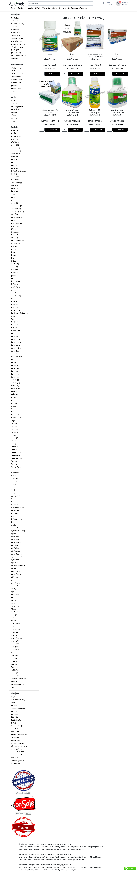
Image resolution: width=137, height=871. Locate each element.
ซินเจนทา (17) (15, 714)
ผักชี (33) (14, 360)
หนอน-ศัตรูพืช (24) (17, 107)
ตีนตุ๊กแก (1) (14, 235)
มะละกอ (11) (14, 438)
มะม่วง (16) (14, 432)
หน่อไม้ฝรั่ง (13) (16, 574)
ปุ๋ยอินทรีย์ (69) (16, 53)
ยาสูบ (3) (14, 476)
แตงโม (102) (15, 647)
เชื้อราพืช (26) (15, 112)
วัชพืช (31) (14, 104)
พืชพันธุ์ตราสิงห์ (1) (17, 726)
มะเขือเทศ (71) (15, 455)
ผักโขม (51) (14, 391)
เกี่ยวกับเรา (21, 8)
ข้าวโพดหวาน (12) (16, 180)
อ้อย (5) (13, 597)
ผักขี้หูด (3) (14, 354)
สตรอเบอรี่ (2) (15, 496)
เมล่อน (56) (14, 615)
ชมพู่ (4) (13, 200)
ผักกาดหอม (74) (16, 345)
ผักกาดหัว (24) (16, 348)
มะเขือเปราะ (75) (16, 458)
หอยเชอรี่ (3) (15, 109)
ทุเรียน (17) (14, 276)
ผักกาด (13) (14, 336)
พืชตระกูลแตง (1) (16, 409)
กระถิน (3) (14, 130)
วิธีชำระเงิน (46, 8)
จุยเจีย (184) (15, 705)
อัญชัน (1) (14, 592)
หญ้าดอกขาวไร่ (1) (17, 542)
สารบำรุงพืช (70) (16, 30)
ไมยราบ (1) (14, 682)
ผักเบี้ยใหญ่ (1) (15, 383)
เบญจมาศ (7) (15, 606)
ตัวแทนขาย (83, 8)
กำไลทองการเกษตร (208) (19, 700)
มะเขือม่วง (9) (15, 450)
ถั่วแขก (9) (14, 267)
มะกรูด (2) (14, 420)
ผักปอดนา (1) (15, 374)
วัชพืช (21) (14, 27)
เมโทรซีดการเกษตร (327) (19, 746)
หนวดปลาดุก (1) (16, 571)
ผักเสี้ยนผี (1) (15, 386)
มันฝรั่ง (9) (14, 464)
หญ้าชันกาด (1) (16, 537)
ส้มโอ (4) (14, 522)
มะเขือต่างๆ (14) (16, 447)
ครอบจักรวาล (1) (16, 183)
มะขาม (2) (14, 423)
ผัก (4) (13, 333)
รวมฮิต (13, 91)
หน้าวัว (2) (14, 577)
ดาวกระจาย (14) (16, 223)
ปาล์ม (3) (14, 328)
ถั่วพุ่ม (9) (14, 246)
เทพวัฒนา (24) (15, 740)
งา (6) (13, 194)
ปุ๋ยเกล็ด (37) (15, 50)
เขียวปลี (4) (14, 600)
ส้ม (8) (13, 516)
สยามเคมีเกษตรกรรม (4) (19, 734)
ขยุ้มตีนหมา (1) (15, 165)
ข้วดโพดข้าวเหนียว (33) (18, 171)
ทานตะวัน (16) (15, 273)
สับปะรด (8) (15, 510)
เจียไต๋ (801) (15, 737)
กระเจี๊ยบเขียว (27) (17, 136)
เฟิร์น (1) (13, 609)
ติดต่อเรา (74, 8)
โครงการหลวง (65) (17, 755)
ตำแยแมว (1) (15, 232)
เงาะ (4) (13, 603)
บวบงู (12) (14, 293)
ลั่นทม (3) (14, 481)
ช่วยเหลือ (30, 8)
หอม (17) (13, 580)
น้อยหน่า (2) (15, 278)
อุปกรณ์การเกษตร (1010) (19, 56)
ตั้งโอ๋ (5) (13, 229)
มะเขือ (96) (14, 444)
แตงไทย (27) (15, 650)
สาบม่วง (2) (14, 513)
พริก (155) (14, 403)
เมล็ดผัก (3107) (15, 35)
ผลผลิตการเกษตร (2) (18, 44)
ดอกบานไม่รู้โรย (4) (17, 212)
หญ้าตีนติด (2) (15, 548)
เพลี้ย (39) (14, 115)
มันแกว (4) (14, 470)
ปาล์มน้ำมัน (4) (15, 331)
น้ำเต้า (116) (14, 723)
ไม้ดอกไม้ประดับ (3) (17, 684)
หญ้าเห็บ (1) (14, 568)
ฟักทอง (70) (15, 415)
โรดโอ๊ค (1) (14, 670)
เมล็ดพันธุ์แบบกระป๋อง (18, 74)
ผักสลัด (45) (15, 377)
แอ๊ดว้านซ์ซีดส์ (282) (17, 752)
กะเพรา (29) (15, 157)
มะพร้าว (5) (14, 429)
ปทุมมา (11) (14, 319)
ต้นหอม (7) (14, 238)
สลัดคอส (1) (14, 505)
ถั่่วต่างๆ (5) (14, 270)
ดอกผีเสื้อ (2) (15, 215)
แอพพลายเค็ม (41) (16, 749)
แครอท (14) (14, 632)
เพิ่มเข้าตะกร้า (52, 74)
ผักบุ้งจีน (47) (15, 365)
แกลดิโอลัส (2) (15, 624)
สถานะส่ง (66, 8)
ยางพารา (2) (15, 473)
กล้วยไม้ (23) (15, 142)
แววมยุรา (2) (15, 658)
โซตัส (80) (14, 758)
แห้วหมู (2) (14, 661)
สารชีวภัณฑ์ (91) (16, 32)
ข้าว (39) (14, 174)
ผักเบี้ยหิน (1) (15, 380)
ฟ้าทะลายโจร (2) (16, 418)
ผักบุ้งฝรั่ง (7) (15, 368)
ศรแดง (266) (15, 732)
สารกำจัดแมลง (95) (17, 24)
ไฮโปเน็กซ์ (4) (15, 763)
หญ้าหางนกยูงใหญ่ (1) (18, 565)
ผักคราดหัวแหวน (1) (17, 357)
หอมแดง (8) (15, 586)
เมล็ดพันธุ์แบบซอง (16, 68)
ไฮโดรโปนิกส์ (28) (17, 47)
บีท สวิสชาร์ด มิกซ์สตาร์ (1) (19, 313)
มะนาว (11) (14, 426)
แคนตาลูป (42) (16, 629)
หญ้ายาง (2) (15, 563)
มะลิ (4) (13, 441)
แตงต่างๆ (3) (15, 641)
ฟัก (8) (13, 412)
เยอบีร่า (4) (14, 621)
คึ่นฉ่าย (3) (14, 188)
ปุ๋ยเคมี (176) (15, 18)
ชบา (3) (13, 197)
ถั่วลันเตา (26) (15, 255)
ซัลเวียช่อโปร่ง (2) (16, 206)
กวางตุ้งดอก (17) (16, 148)
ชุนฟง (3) (14, 711)
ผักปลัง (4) (14, 371)
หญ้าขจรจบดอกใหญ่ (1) (19, 531)
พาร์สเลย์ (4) (15, 406)
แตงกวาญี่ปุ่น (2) (16, 638)
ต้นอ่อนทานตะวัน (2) (17, 241)
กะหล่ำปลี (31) (15, 154)
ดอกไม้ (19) (14, 220)
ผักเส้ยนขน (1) (15, 389)
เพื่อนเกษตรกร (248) (17, 743)
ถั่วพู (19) (13, 249)
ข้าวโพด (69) (15, 177)
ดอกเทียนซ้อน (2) (16, 217)
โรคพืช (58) (15, 21)
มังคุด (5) (14, 461)
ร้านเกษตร (14, 59)
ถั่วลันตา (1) (14, 252)
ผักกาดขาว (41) (16, 339)
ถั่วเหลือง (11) (15, 264)
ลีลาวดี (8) (14, 490)
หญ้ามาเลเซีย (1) (16, 560)
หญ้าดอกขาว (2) (16, 539)
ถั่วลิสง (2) (14, 258)
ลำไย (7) (13, 484)
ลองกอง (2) (14, 479)
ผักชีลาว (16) (15, 362)
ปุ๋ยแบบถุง (14, 85)
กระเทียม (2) (15, 139)
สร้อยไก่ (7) (15, 499)
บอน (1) (13, 299)
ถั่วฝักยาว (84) (16, 244)
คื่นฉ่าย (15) (14, 191)
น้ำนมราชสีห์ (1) (16, 281)
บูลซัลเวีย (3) (15, 316)
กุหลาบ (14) (14, 159)
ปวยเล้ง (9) (14, 322)
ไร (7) (13, 121)
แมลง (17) (14, 118)
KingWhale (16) (16, 697)
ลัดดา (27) (14, 729)
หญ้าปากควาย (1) (16, 557)
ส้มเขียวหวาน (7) (16, 519)
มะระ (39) (14, 435)
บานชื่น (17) (14, 305)
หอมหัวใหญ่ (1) (15, 583)
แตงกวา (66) (15, 635)
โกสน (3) (14, 664)
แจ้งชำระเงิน (56, 8)
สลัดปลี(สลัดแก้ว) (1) (17, 508)
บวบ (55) (14, 290)
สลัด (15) (13, 502)
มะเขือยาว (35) (16, 452)
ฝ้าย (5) (13, 400)
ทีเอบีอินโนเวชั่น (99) (17, 720)
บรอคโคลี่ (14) (15, 287)
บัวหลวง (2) (14, 302)
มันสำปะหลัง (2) (16, 467)
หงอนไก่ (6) (15, 528)
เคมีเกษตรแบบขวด (17, 80)
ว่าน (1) (13, 493)
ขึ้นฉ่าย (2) (14, 168)
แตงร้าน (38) (15, 644)
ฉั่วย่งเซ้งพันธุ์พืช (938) (18, 708)
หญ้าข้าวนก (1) (15, 534)
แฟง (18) (13, 653)
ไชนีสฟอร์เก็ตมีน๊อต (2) (18, 679)
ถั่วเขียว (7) (14, 261)
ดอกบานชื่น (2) (16, 209)
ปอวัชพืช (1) (14, 325)
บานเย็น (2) (14, 307)
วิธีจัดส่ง (37, 8)
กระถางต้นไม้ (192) (17, 41)
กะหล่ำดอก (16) (16, 151)
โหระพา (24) (15, 673)
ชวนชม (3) (14, 203)
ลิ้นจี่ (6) (13, 487)
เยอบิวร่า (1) (15, 618)
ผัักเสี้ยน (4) (14, 394)
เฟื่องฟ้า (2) (14, 612)
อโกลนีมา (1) (15, 595)
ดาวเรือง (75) (15, 226)
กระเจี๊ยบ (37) (15, 133)
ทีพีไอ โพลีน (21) (16, 717)
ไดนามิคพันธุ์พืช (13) (17, 761)
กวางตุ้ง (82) (15, 145)
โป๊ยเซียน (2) (15, 667)
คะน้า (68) (14, 186)
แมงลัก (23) (14, 655)
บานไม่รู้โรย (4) (16, 310)
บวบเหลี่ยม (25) (16, 296)
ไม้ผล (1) (13, 687)
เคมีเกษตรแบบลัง (16, 83)
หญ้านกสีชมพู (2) (16, 554)
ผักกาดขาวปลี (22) (17, 342)
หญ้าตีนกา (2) (15, 545)
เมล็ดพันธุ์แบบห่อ (16, 71)
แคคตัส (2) (14, 626)
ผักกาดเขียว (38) (16, 351)
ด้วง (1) (13, 101)
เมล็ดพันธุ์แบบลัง (16, 77)
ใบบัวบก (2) (15, 676)
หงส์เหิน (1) (14, 525)
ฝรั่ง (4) (13, 397)
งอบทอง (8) (15, 703)
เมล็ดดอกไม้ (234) (17, 38)
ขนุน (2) (13, 162)
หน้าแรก (12, 8)
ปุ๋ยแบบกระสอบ (16, 88)
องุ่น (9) (13, 589)
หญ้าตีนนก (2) (15, 551)
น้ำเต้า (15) (14, 284)
